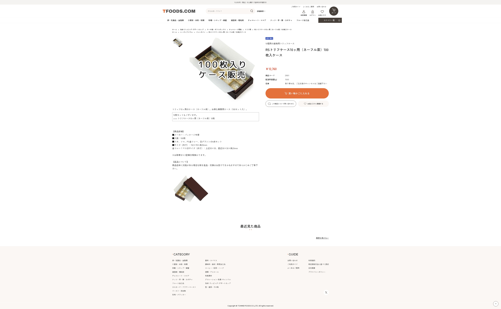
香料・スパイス (211, 260)
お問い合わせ (321, 6)
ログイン (312, 15)
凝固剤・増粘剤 (237, 20)
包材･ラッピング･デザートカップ (218, 283)
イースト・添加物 (179, 291)
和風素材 (208, 275)
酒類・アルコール (212, 272)
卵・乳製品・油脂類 (175, 20)
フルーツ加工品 (302, 20)
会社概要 (311, 268)
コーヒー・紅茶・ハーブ (214, 268)
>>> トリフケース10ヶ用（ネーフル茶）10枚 (194, 118)
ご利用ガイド (295, 6)
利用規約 (311, 260)
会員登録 (304, 15)
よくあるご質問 (308, 6)
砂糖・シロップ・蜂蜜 (217, 20)
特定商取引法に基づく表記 (318, 264)
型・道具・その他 (212, 287)
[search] (251, 11)
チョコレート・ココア (257, 20)
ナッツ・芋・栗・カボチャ (281, 20)
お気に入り (322, 15)
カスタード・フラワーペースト (184, 287)
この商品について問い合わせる (283, 104)
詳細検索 (260, 11)
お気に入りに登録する (315, 104)
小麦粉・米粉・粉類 (196, 20)
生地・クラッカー (179, 294)
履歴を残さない (322, 238)
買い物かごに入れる (299, 93)
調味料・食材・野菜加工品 (215, 264)
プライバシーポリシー (316, 272)
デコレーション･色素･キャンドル (218, 279)
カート (334, 13)
